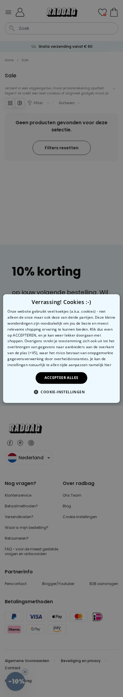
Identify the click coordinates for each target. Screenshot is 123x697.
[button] (61, 391)
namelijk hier (100, 364)
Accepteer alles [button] (61, 377)
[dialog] (61, 348)
